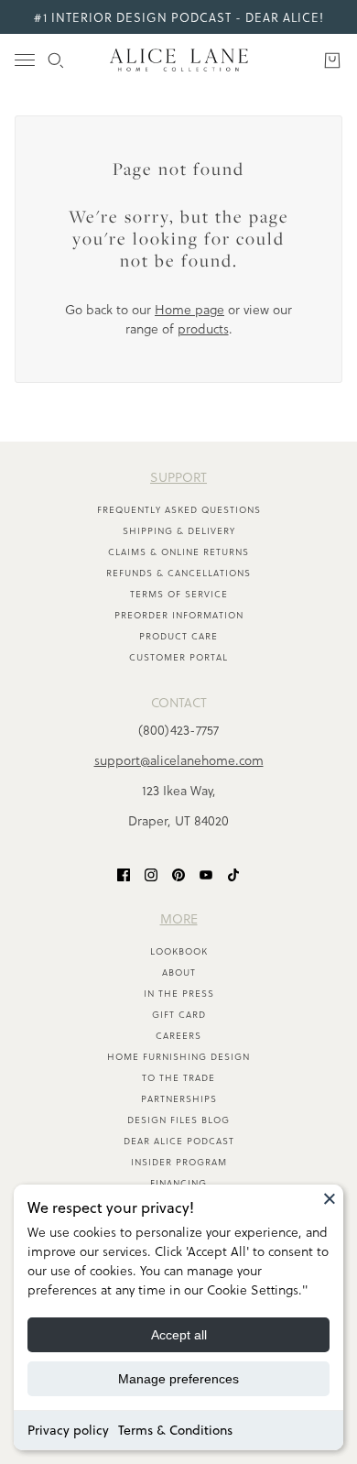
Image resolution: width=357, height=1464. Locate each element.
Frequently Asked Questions (179, 509)
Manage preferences (178, 1378)
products (203, 328)
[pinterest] (178, 873)
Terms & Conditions (175, 1430)
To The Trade (178, 1077)
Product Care (178, 635)
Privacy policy (68, 1430)
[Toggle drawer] (25, 60)
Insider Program (179, 1161)
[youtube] (206, 873)
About (179, 972)
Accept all (179, 1334)
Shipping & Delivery (179, 530)
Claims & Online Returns (178, 551)
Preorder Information (178, 614)
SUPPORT (178, 476)
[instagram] (151, 873)
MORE (179, 918)
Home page (189, 309)
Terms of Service (179, 593)
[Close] (329, 1198)
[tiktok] (233, 873)
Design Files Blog (178, 1119)
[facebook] (123, 873)
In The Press (179, 993)
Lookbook (179, 951)
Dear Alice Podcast (179, 1140)
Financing (178, 1182)
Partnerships (179, 1098)
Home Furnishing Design (178, 1056)
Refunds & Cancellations (178, 572)
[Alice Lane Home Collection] (179, 60)
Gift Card (179, 1014)
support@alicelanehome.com (179, 760)
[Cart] (332, 60)
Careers (178, 1035)
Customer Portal (178, 656)
